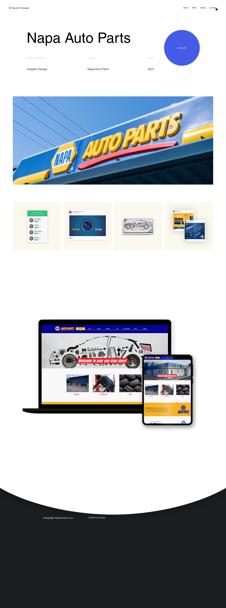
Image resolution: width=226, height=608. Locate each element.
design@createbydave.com (58, 517)
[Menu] (217, 9)
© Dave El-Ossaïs (19, 7)
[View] (182, 48)
